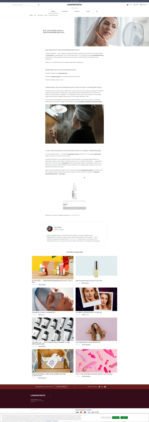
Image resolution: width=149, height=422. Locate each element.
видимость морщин (56, 76)
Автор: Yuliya (41, 314)
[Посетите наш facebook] (99, 386)
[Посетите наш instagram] (105, 386)
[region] (74, 417)
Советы (53, 11)
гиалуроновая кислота (97, 55)
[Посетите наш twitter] (102, 386)
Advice (46, 15)
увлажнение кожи (62, 73)
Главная (31, 15)
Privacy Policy (48, 420)
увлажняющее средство (73, 154)
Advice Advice (40, 15)
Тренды (88, 11)
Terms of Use (55, 420)
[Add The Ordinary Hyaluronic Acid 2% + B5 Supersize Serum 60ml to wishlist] (84, 177)
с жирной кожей (97, 154)
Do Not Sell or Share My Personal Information (37, 401)
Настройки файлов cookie (36, 399)
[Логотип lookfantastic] (74, 4)
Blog (35, 15)
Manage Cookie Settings (106, 417)
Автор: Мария (42, 284)
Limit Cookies (115, 417)
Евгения (57, 227)
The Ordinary (62, 173)
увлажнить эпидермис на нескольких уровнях (90, 101)
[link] (136, 4)
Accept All (124, 417)
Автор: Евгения (86, 344)
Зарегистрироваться (61, 386)
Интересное (77, 11)
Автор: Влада (42, 346)
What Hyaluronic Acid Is (53, 15)
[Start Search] (38, 4)
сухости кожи (50, 55)
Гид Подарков (65, 11)
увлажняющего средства (87, 170)
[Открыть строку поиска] (97, 11)
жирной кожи (65, 163)
